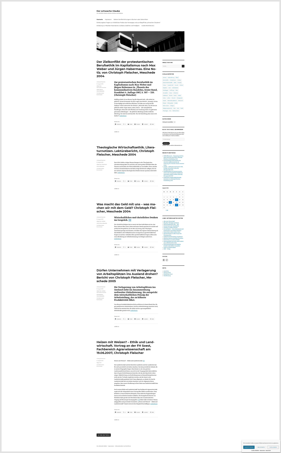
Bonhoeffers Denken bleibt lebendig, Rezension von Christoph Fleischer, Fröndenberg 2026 (172, 179)
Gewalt (176, 85)
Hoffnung (172, 90)
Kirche (170, 95)
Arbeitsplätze (100, 294)
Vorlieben (273, 447)
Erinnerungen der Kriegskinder (171, 226)
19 (170, 202)
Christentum (173, 80)
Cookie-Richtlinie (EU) (148, 25)
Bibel (177, 77)
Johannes (175, 92)
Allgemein (99, 86)
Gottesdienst (175, 87)
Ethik (175, 82)
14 (176, 199)
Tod (170, 110)
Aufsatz (103, 221)
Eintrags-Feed (167, 272)
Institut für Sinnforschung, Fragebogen (173, 236)
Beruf (101, 89)
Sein (174, 108)
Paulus (164, 103)
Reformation (166, 105)
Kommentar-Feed (168, 274)
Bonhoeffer (165, 80)
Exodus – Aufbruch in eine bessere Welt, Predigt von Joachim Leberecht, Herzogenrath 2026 (173, 168)
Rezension (104, 164)
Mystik (164, 100)
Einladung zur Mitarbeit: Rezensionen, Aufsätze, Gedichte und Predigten (118, 25)
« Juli (167, 210)
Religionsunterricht (167, 108)
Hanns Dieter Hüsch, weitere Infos (172, 232)
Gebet (164, 85)
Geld (98, 223)
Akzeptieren (249, 447)
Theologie (165, 110)
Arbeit (98, 89)
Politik (176, 103)
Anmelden (166, 271)
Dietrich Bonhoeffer (167, 82)
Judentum (165, 95)
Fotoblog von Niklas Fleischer (171, 227)
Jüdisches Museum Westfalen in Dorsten (173, 238)
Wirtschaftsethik (100, 91)
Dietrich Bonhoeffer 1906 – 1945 (171, 224)
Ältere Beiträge (104, 435)
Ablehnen (261, 447)
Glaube (181, 85)
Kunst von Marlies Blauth (170, 247)
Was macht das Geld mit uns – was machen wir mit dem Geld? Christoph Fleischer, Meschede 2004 (126, 207)
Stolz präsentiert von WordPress (123, 446)
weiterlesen (122, 116)
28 (176, 205)
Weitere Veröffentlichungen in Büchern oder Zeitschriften (131, 19)
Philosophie (170, 103)
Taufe (182, 108)
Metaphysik (179, 98)
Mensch (173, 98)
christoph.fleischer (101, 81)
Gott (169, 87)
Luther (168, 98)
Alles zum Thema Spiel (169, 221)
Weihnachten (175, 110)
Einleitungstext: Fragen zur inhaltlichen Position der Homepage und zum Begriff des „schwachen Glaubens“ (128, 22)
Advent (164, 77)
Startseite (100, 19)
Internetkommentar (101, 87)
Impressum (262, 450)
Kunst (175, 95)
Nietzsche (180, 100)
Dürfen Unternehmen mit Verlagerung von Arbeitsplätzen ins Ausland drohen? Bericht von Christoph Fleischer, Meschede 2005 (127, 276)
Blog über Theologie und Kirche (171, 222)
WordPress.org (167, 275)
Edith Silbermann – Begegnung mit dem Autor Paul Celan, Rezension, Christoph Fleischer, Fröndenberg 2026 (173, 157)
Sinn (178, 108)
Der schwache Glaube (108, 11)
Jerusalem (165, 92)
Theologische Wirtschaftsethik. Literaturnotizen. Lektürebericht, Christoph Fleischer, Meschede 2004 (126, 151)
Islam (177, 90)
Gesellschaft (170, 85)
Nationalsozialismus (172, 100)
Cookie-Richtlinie (255, 450)
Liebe (164, 98)
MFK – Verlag (167, 249)
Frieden (179, 82)
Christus (179, 80)
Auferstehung (171, 77)
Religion (172, 105)
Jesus (170, 92)
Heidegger (165, 90)
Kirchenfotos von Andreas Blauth (172, 239)
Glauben (165, 87)
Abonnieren (166, 143)
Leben (179, 95)
